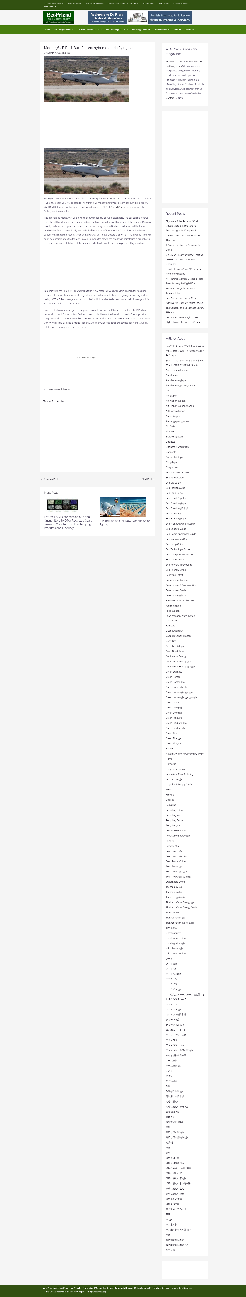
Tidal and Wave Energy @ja (180, 902)
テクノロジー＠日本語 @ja (179, 1050)
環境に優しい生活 (175, 1188)
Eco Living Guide (174, 544)
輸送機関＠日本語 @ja (177, 1245)
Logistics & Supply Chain (179, 784)
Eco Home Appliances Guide (181, 534)
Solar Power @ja (174, 851)
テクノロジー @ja (175, 1045)
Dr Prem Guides (160, 29)
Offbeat (170, 799)
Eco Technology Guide (178, 549)
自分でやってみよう (176, 1209)
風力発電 (170, 1250)
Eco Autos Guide (175, 477)
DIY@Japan (172, 467)
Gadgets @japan (174, 630)
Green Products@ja (176, 728)
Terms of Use (177, 1288)
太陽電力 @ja (172, 1111)
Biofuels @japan (174, 436)
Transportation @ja (175, 917)
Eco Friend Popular (176, 498)
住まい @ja (171, 1081)
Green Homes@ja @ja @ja (179, 692)
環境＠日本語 (173, 1158)
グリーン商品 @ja (175, 1024)
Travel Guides (49, 7)
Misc (168, 789)
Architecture (172, 375)
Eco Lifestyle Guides (63, 29)
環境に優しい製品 (175, 1193)
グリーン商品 (173, 1019)
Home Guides (134, 3)
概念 (168, 1147)
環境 (168, 1152)
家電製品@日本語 (175, 1122)
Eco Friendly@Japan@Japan (180, 523)
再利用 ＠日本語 (175, 1096)
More (176, 29)
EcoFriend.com (174, 61)
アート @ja (171, 963)
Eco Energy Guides (139, 29)
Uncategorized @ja (176, 938)
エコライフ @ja (174, 989)
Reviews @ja (172, 846)
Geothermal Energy (176, 656)
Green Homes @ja (175, 682)
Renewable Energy (176, 830)
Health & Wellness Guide (116, 3)
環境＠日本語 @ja (175, 1163)
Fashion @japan (174, 605)
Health (169, 748)
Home (47, 29)
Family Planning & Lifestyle (180, 600)
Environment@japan (176, 595)
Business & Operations (177, 447)
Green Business (174, 671)
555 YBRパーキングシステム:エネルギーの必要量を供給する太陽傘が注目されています (185, 351)
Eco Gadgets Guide (176, 529)
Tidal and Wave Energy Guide (181, 907)
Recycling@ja (173, 825)
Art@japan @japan (175, 411)
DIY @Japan (172, 462)
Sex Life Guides (164, 3)
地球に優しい (173, 1101)
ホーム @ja (171, 1060)
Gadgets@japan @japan (178, 636)
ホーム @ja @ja (173, 1065)
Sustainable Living (175, 881)
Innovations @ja (174, 779)
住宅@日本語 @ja (174, 1091)
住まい (169, 1076)
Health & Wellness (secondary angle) (185, 753)
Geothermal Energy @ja (178, 661)
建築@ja (170, 1142)
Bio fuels (170, 426)
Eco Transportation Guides (88, 29)
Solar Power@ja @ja (176, 871)
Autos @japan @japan (177, 421)
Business (170, 441)
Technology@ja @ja (176, 897)
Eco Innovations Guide (177, 539)
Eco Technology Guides (115, 29)
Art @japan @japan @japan (180, 406)
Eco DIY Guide (173, 482)
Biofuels (170, 431)
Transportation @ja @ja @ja (180, 922)
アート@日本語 (173, 974)
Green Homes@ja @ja (177, 687)
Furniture (170, 625)
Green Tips (171, 733)
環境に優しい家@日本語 (178, 1183)
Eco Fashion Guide (175, 488)
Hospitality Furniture (176, 769)
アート (169, 958)
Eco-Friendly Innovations (179, 564)
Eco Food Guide (174, 493)
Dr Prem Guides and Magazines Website (63, 1288)
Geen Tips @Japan (175, 646)
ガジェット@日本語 (176, 1014)
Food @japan (173, 611)
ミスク (169, 1070)
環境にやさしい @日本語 (178, 1168)
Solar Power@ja (174, 866)
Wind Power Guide (175, 953)
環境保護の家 (173, 1204)
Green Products (174, 718)
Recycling (172, 805)
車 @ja (169, 1219)
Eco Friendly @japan (176, 503)
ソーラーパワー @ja (176, 1035)
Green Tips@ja (173, 743)
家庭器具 (170, 1117)
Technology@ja (174, 892)
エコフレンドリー (175, 979)
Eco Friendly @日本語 (177, 508)
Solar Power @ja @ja (176, 856)
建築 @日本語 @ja (175, 1132)
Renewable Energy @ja (178, 835)
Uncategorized (173, 933)
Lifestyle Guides (148, 3)
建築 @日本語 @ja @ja (177, 1137)
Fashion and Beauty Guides (95, 3)
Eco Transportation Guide (179, 554)
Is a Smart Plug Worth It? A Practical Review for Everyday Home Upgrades (185, 259)
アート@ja (171, 969)
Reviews (170, 840)
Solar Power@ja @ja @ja (178, 876)
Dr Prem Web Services (159, 1288)
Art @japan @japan (175, 400)
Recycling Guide (174, 820)
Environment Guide (176, 590)
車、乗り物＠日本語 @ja (178, 1229)
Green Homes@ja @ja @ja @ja (181, 697)
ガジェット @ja (174, 1009)
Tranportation (173, 912)
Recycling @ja (174, 810)
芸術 (168, 1214)
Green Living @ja (174, 707)
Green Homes (173, 677)
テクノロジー (173, 1040)
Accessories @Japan (176, 370)
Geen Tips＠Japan (175, 651)
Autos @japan (173, 416)
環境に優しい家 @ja (176, 1178)
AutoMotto (64, 389)
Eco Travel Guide (175, 559)
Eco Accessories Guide (178, 472)
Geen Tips (171, 641)
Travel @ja (171, 928)
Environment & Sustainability (181, 585)
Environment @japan (176, 580)
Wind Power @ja (174, 948)
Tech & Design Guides (180, 3)
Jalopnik (52, 389)
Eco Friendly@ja (174, 513)
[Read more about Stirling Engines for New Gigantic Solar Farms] (123, 506)
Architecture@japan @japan (180, 385)
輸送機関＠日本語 (175, 1240)
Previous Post (49, 479)
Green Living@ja (174, 712)
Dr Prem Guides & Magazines (54, 3)
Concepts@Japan (175, 457)
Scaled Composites (120, 207)
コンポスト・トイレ (176, 1029)
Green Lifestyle (173, 702)
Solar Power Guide (175, 861)
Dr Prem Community (116, 1288)
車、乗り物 (171, 1224)
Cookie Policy (56, 1292)
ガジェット (171, 1004)
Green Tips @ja (173, 738)
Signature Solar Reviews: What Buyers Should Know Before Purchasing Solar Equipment (182, 226)
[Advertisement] (98, 127)
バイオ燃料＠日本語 (176, 1055)
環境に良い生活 (174, 1199)
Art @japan (171, 395)
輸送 (168, 1234)
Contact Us (189, 29)
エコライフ (171, 984)
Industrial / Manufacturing (179, 774)
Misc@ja (170, 794)
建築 (168, 1127)
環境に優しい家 (174, 1173)
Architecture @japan (176, 380)
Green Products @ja (176, 723)
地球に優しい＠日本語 (177, 1106)
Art (167, 390)
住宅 (168, 1086)
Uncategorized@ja (175, 943)
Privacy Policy (72, 1292)
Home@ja (171, 764)
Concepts (171, 452)
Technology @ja (174, 887)
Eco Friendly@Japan (176, 518)
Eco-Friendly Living (176, 570)
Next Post (148, 479)
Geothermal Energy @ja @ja (180, 666)
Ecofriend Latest (174, 575)
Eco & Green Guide (74, 3)
